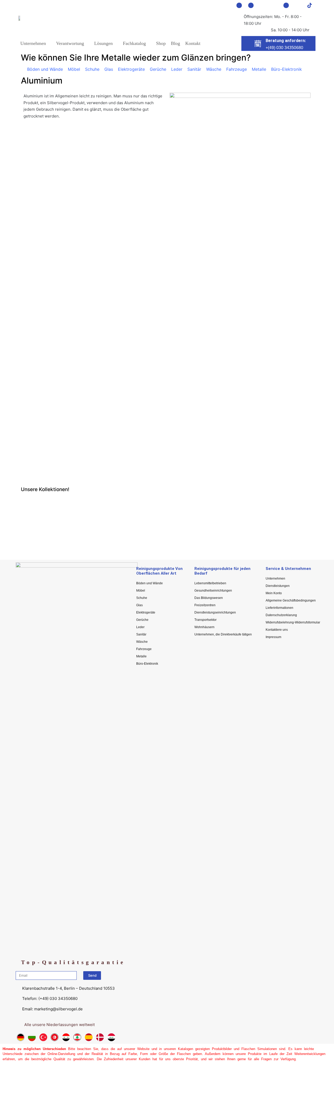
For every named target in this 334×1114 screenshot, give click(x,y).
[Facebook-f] (239, 5)
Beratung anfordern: (286, 40)
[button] (25, 523)
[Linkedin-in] (286, 5)
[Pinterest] (262, 5)
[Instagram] (251, 5)
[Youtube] (274, 5)
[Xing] (298, 5)
